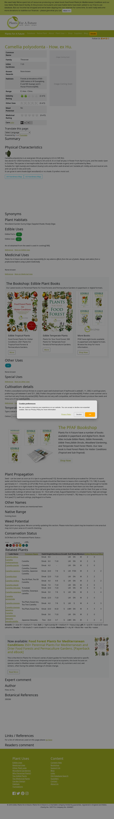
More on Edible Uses (22, 250)
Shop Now (83, 352)
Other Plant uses (19, 768)
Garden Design (18, 781)
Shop (70, 33)
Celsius (8, 416)
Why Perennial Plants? (21, 773)
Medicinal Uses (18, 765)
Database (31, 33)
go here (49, 740)
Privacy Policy (66, 414)
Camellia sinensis (13, 603)
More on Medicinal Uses (24, 274)
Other (101, 554)
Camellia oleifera (12, 581)
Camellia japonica (13, 571)
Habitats (16, 784)
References (9, 250)
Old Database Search (59, 776)
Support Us (55, 768)
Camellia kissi (11, 577)
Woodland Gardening (21, 770)
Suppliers (78, 33)
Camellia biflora (12, 557)
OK (90, 414)
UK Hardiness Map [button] (14, 176)
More (12, 352)
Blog (86, 33)
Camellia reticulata (13, 588)
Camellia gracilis (12, 565)
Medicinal (94, 554)
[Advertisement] (101, 88)
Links (53, 773)
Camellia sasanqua (13, 592)
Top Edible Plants (19, 776)
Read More (13, 672)
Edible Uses (17, 762)
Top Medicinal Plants (21, 778)
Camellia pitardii (12, 585)
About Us (54, 784)
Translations (17, 786)
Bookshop (55, 765)
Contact (54, 781)
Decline (79, 414)
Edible (87, 554)
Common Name (31, 554)
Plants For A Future (14, 33)
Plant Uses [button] (60, 33)
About (51, 33)
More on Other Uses (22, 382)
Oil (19, 234)
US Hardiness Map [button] (33, 176)
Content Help (56, 762)
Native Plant (42, 33)
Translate (23, 135)
